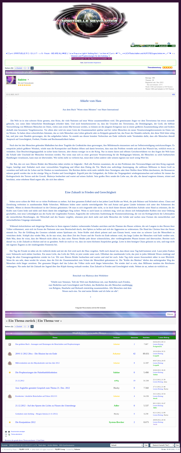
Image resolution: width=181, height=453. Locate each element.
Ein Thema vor (48, 321)
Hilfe (174, 46)
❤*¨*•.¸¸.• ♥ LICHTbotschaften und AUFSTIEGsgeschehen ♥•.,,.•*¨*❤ (144, 53)
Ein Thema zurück (21, 321)
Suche (137, 46)
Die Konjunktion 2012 (25, 422)
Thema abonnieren (16, 434)
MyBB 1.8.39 (24, 449)
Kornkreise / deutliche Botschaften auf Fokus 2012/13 (36, 396)
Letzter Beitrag (158, 344)
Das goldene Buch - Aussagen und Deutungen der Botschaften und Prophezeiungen (47, 344)
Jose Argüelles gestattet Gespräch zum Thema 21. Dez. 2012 (42, 388)
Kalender (163, 46)
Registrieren (97, 62)
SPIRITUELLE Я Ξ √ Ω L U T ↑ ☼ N (23, 445)
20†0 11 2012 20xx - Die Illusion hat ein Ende (36, 353)
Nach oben (42, 445)
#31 (173, 94)
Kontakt (5, 445)
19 (134, 381)
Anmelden (90, 62)
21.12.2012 (19, 381)
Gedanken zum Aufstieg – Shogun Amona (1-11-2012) (36, 414)
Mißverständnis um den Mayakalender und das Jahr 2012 (37, 363)
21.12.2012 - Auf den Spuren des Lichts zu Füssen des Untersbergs (45, 405)
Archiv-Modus (53, 445)
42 (134, 353)
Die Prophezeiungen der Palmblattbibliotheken (36, 372)
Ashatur (77, 449)
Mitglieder (150, 46)
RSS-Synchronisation (66, 445)
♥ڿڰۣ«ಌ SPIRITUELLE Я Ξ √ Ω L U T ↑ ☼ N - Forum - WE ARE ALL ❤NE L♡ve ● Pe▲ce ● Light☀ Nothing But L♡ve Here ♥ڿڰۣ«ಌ (60, 53)
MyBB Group (60, 449)
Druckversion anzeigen (18, 431)
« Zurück (18, 68)
